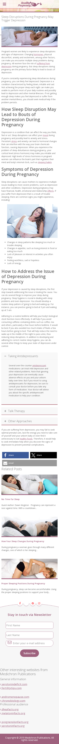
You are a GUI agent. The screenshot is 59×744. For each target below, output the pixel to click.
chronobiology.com (13, 700)
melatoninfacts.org (13, 713)
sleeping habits (45, 162)
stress (14, 141)
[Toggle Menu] (4, 4)
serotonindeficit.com (14, 684)
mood (45, 135)
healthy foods (26, 438)
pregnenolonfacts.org (14, 722)
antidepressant (39, 365)
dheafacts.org (10, 709)
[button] (15, 455)
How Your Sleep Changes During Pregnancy (22, 541)
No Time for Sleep (10, 499)
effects (50, 191)
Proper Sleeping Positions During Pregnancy (23, 583)
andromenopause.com (15, 697)
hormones (38, 54)
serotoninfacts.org (13, 726)
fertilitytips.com (11, 688)
